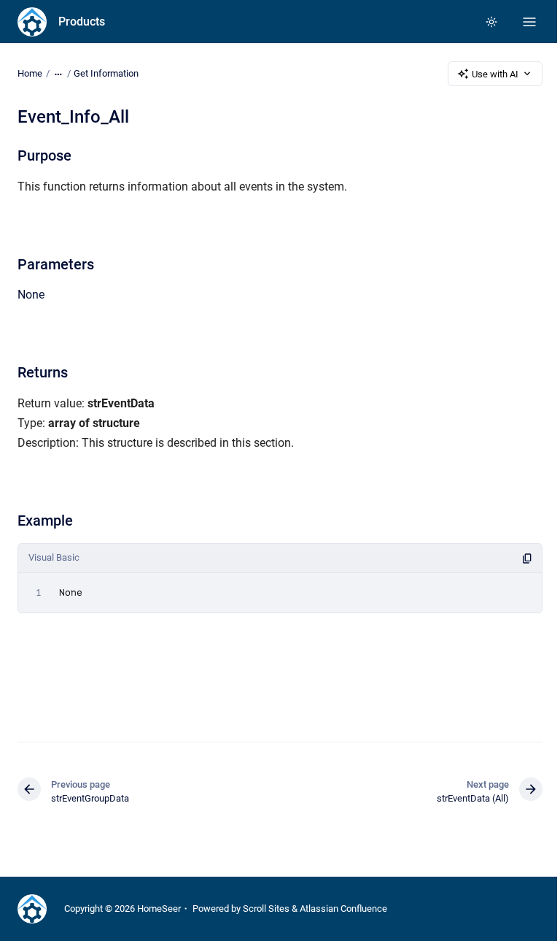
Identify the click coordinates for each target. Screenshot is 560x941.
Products (81, 21)
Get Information (106, 73)
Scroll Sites (266, 908)
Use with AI (495, 74)
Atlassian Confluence (343, 908)
